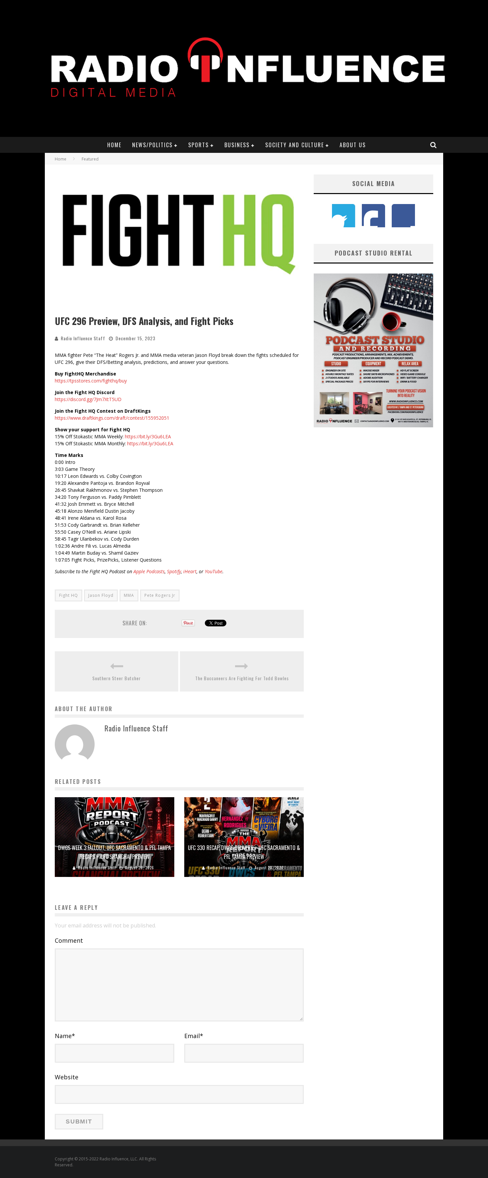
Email (193, 1036)
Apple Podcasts (149, 571)
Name (65, 1036)
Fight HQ (68, 595)
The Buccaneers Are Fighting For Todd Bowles (242, 678)
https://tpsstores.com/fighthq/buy (91, 380)
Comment (69, 940)
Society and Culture (294, 145)
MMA (129, 595)
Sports (198, 145)
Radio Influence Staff (83, 338)
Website (66, 1077)
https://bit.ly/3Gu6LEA (148, 436)
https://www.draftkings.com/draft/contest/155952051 (112, 418)
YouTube (213, 571)
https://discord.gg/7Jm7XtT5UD (88, 399)
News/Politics (152, 145)
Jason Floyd (101, 595)
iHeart (190, 571)
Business (237, 145)
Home (114, 145)
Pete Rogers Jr (159, 595)
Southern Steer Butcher (116, 678)
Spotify (174, 571)
